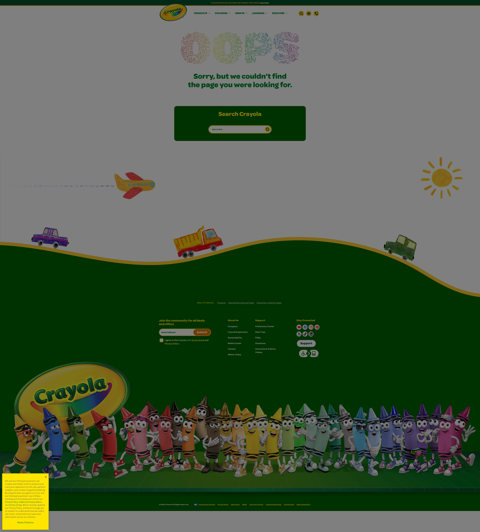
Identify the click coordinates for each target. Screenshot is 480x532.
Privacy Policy (11, 502)
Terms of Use (15, 505)
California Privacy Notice (30, 502)
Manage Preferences (25, 522)
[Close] (45, 477)
